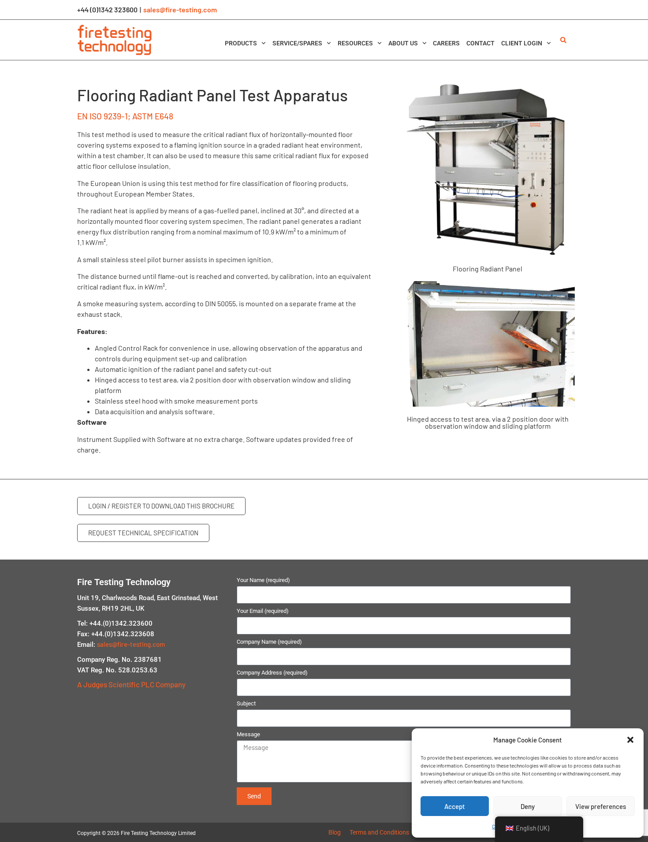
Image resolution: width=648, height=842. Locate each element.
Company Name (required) (269, 642)
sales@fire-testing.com (180, 9)
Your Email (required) (263, 611)
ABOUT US (403, 43)
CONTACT (480, 43)
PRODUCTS (241, 43)
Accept (454, 806)
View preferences (600, 806)
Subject (246, 704)
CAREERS (446, 43)
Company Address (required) (272, 673)
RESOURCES (355, 43)
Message (248, 734)
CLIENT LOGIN (521, 43)
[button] (630, 739)
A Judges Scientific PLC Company (131, 684)
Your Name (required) (263, 580)
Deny (528, 806)
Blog (334, 832)
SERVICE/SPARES (297, 43)
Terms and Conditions (379, 832)
